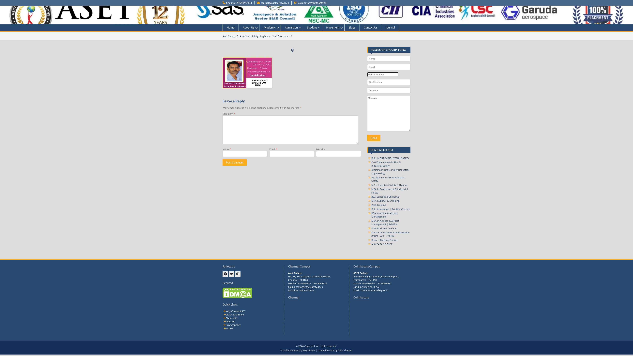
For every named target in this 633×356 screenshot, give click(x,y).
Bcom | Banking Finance (384, 240)
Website (320, 149)
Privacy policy (233, 324)
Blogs (352, 27)
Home (230, 27)
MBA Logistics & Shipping (385, 200)
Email (273, 149)
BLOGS (229, 328)
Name (227, 149)
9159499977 (319, 2)
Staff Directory (280, 36)
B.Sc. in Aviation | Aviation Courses (390, 209)
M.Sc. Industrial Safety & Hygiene (389, 185)
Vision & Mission (235, 314)
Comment (229, 113)
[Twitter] (231, 274)
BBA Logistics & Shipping (385, 196)
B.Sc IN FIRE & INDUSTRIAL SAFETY (390, 158)
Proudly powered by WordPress (297, 350)
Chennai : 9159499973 (239, 2)
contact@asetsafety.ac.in (275, 2)
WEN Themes (345, 350)
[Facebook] (225, 274)
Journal (390, 27)
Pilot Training (378, 205)
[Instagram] (238, 274)
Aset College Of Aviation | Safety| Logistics (246, 36)
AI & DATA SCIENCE (381, 244)
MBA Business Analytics (384, 228)
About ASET (232, 318)
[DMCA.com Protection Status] (237, 297)
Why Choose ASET (235, 311)
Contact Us (370, 27)
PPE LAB (230, 321)
